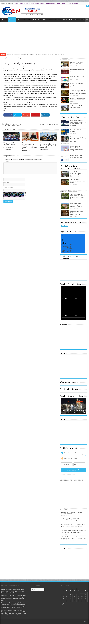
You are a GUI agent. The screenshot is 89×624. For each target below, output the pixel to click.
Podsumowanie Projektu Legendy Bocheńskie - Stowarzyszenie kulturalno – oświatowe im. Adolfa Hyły (13, 604)
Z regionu (29, 19)
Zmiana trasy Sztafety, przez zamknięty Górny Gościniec (13, 124)
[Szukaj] (87, 6)
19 (70, 599)
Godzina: (64, 226)
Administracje (24, 3)
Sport (23, 19)
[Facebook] (77, 6)
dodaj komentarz (25, 66)
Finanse (31, 3)
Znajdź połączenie (72, 470)
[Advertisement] (44, 40)
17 (63, 599)
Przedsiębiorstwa (50, 3)
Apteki (17, 3)
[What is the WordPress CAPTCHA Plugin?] (13, 194)
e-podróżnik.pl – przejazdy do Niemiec (68, 474)
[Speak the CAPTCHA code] (25, 195)
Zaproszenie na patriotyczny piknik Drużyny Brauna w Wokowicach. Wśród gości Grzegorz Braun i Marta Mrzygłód (12, 591)
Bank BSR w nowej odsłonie (77, 69)
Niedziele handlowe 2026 (39, 19)
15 (82, 597)
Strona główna (5, 58)
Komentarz (6, 161)
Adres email (6, 182)
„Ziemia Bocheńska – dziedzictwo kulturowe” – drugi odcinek (77, 181)
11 (66, 597)
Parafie (58, 3)
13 (74, 597)
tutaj (4, 108)
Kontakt (82, 19)
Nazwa (5, 176)
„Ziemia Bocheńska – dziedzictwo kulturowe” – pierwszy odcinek (76, 173)
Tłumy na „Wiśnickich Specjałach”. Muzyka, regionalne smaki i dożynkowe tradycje (9, 145)
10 (63, 597)
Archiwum (4, 19)
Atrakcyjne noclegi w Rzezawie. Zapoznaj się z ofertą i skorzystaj (22, 54)
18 (67, 599)
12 (70, 597)
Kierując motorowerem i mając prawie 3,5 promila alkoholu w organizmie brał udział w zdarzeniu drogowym (13, 598)
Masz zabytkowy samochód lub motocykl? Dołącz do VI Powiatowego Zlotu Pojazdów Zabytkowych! (48, 145)
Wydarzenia (12, 19)
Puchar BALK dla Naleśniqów (47, 124)
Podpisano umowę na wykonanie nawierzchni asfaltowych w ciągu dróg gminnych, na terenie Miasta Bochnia (30, 146)
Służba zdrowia (39, 3)
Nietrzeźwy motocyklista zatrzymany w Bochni (13, 595)
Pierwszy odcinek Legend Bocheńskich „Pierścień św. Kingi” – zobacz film (77, 213)
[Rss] (75, 6)
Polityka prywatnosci (72, 3)
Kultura (18, 19)
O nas (76, 19)
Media (63, 3)
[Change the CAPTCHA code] (25, 193)
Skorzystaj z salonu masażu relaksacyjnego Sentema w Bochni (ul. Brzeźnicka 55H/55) (78, 92)
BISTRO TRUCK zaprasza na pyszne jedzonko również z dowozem (77, 100)
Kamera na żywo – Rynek (54, 19)
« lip (62, 605)
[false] (85, 455)
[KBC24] (23, 11)
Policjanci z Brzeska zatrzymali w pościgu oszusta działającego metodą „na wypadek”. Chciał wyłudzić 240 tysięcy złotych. (73, 538)
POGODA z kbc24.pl (68, 19)
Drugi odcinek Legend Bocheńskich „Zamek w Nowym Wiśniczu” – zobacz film (78, 205)
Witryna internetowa (8, 187)
